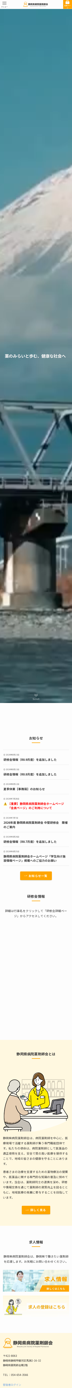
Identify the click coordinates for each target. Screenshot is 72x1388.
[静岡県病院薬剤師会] (36, 4)
